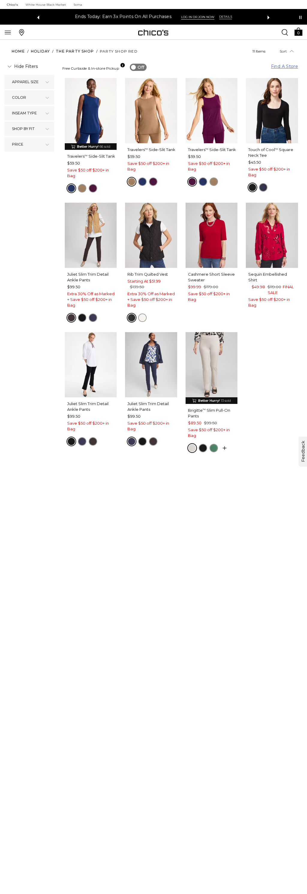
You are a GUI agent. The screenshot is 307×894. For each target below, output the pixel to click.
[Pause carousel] (300, 17)
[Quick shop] (224, 448)
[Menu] (7, 32)
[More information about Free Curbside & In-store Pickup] (122, 65)
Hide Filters (26, 66)
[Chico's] (153, 32)
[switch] (138, 67)
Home (18, 51)
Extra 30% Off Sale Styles (211, 16)
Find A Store (284, 66)
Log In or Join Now (53, 17)
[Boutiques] (21, 32)
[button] (298, 31)
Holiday (40, 51)
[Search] (284, 32)
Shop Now (257, 17)
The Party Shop (75, 51)
